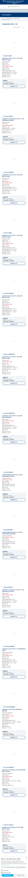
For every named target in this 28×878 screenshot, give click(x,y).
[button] (14, 873)
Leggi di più (7, 865)
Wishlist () (14, 3)
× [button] (26, 858)
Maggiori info (13, 86)
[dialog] (14, 867)
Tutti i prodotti (6, 15)
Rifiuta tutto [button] (20, 875)
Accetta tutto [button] (7, 875)
